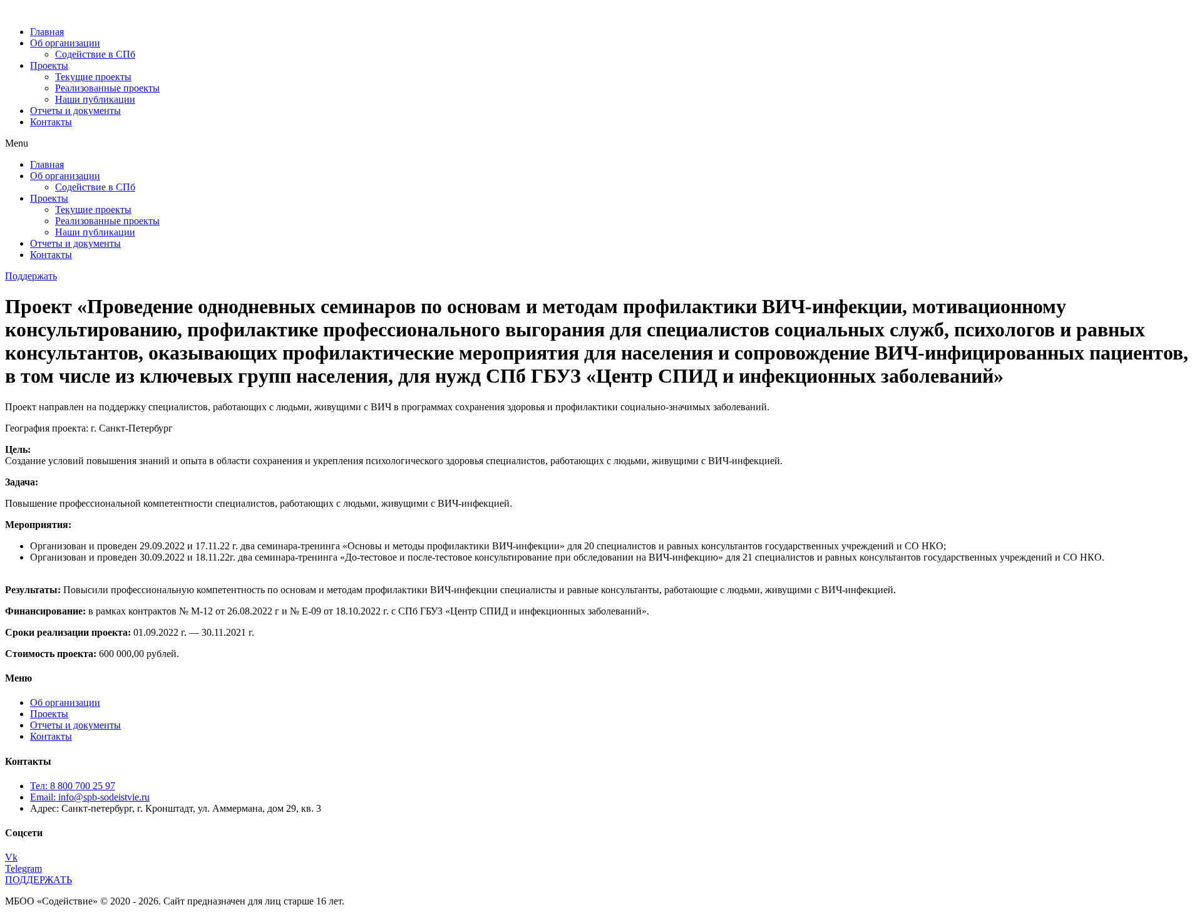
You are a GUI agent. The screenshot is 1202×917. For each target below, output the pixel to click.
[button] (601, 143)
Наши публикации (95, 99)
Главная (47, 31)
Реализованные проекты (107, 88)
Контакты (51, 122)
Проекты (49, 65)
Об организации (65, 43)
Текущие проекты (93, 76)
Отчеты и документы (75, 110)
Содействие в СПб (95, 54)
